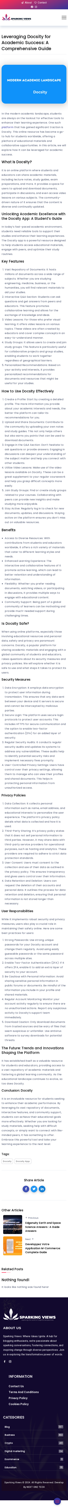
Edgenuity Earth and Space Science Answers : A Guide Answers (43, 1227)
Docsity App (23, 1161)
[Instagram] (36, 7)
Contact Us (16, 1386)
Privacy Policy (18, 1398)
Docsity (7, 1161)
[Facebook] (32, 7)
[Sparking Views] (17, 17)
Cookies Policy (19, 1404)
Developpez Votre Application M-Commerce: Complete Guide (43, 1248)
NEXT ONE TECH (36, 1487)
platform (8, 127)
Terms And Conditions (24, 1392)
